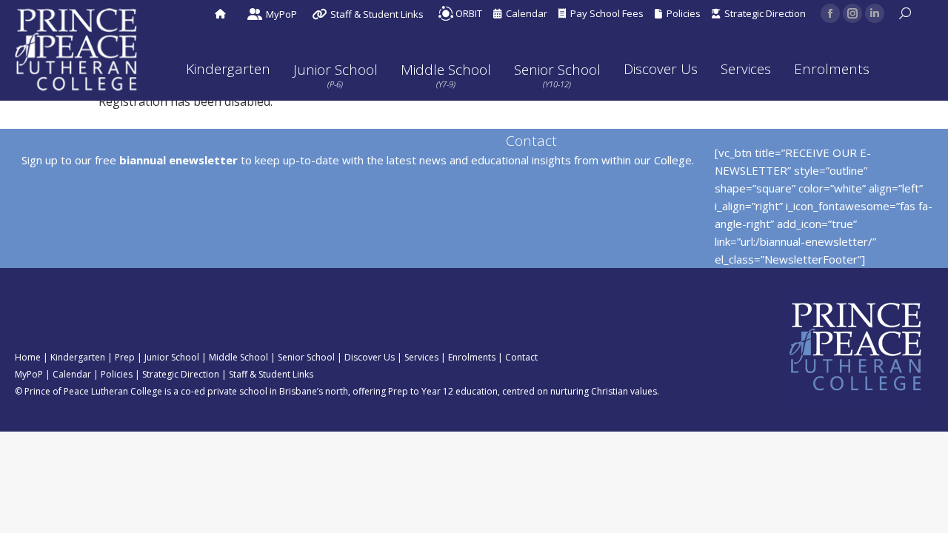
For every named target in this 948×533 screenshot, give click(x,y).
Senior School (306, 357)
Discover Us (369, 357)
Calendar (524, 13)
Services (421, 357)
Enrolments (471, 357)
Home (28, 357)
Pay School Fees (605, 13)
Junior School (171, 357)
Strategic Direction (763, 13)
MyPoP (29, 374)
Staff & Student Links (271, 374)
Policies (681, 13)
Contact (521, 357)
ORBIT (467, 13)
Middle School (238, 357)
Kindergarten (77, 357)
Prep (125, 357)
